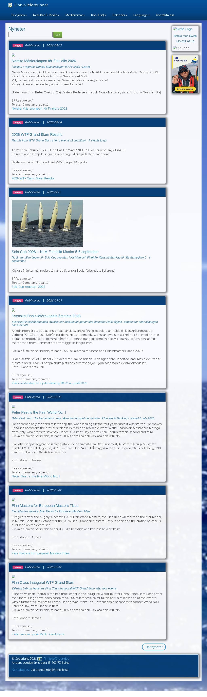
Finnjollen (18, 15)
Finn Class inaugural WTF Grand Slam (38, 634)
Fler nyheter (154, 647)
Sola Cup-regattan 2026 (28, 287)
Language (140, 15)
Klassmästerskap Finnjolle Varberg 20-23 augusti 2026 (49, 383)
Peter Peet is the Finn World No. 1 (36, 476)
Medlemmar (74, 15)
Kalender (119, 15)
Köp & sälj (98, 15)
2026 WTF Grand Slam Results (33, 178)
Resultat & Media (45, 15)
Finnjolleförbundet (30, 5)
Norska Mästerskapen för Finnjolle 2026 (39, 108)
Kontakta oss (165, 15)
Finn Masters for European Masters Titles (40, 553)
